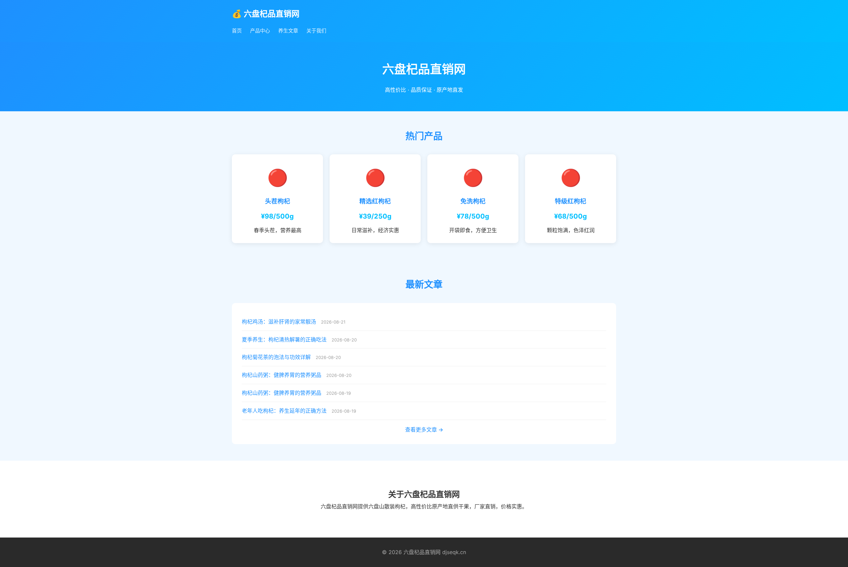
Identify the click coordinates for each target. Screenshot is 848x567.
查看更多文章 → (424, 429)
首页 (237, 30)
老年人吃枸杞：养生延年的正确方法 (284, 410)
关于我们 (316, 30)
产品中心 (260, 30)
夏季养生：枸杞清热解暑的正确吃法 (284, 339)
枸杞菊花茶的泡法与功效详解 (276, 357)
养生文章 (288, 30)
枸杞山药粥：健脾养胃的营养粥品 (281, 375)
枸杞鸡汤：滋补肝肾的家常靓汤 (279, 321)
